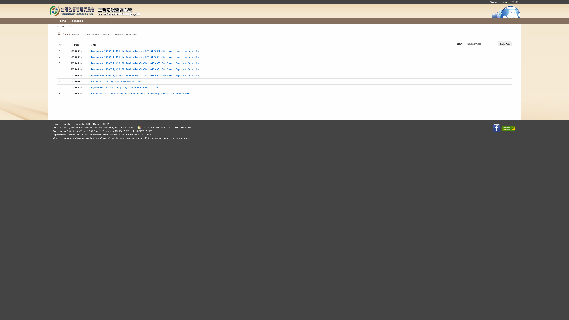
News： (461, 44)
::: (484, 2)
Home (504, 2)
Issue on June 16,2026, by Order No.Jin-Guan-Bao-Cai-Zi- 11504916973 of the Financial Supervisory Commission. (145, 63)
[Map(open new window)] (139, 127)
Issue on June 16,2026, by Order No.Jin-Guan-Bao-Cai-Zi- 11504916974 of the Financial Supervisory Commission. (145, 69)
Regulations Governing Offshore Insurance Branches (116, 81)
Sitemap (493, 2)
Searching (77, 20)
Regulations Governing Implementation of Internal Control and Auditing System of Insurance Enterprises (140, 93)
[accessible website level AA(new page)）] (508, 128)
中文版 (515, 2)
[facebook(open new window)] (496, 128)
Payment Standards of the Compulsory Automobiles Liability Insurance (124, 87)
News (63, 20)
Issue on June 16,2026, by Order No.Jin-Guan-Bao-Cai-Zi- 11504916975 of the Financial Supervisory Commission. (145, 75)
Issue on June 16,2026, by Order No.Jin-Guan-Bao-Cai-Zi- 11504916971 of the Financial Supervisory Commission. (145, 51)
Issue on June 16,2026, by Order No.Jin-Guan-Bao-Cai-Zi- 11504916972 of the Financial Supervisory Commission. (145, 57)
